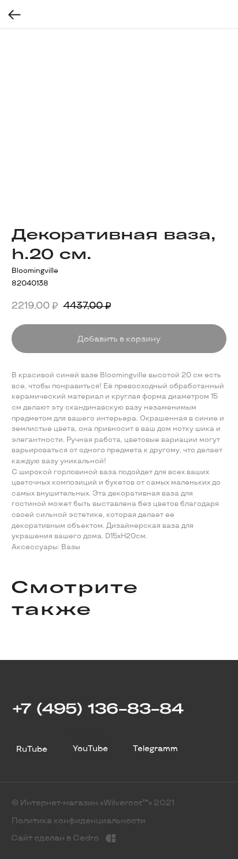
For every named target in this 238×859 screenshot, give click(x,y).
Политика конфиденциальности (79, 821)
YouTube (90, 748)
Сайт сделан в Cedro (55, 838)
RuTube (31, 749)
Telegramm (155, 748)
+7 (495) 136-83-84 (97, 708)
